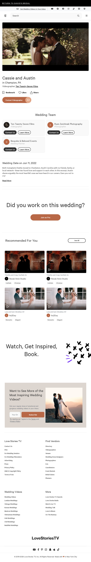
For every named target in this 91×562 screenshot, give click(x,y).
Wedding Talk (50, 507)
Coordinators (50, 467)
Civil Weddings (10, 522)
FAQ (6, 450)
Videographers (51, 450)
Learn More (24, 132)
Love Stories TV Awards (54, 497)
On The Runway (51, 514)
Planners (48, 478)
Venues (48, 453)
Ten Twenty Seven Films (27, 86)
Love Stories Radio (52, 500)
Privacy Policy (15, 421)
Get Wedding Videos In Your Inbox (33, 9)
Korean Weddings (11, 507)
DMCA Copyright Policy (13, 471)
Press (6, 464)
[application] (45, 46)
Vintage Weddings (11, 504)
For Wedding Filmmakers (13, 457)
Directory (49, 446)
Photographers (51, 460)
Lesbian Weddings (11, 500)
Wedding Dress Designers (54, 457)
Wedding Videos (10, 497)
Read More (6, 180)
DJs (47, 464)
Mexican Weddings (11, 511)
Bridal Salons (50, 474)
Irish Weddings (10, 518)
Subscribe (33, 414)
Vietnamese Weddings (12, 514)
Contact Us (10, 132)
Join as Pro (45, 217)
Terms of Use (9, 474)
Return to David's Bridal (16, 3)
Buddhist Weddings (11, 525)
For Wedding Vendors (12, 453)
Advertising (9, 460)
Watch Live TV (51, 504)
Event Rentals (50, 471)
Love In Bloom (50, 511)
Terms (33, 419)
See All (76, 240)
